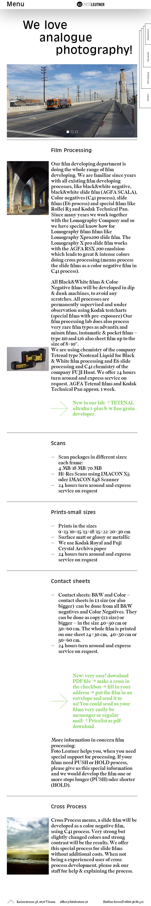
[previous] (16, 101)
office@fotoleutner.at (74, 902)
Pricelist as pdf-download (97, 723)
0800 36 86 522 (134, 902)
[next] (128, 101)
